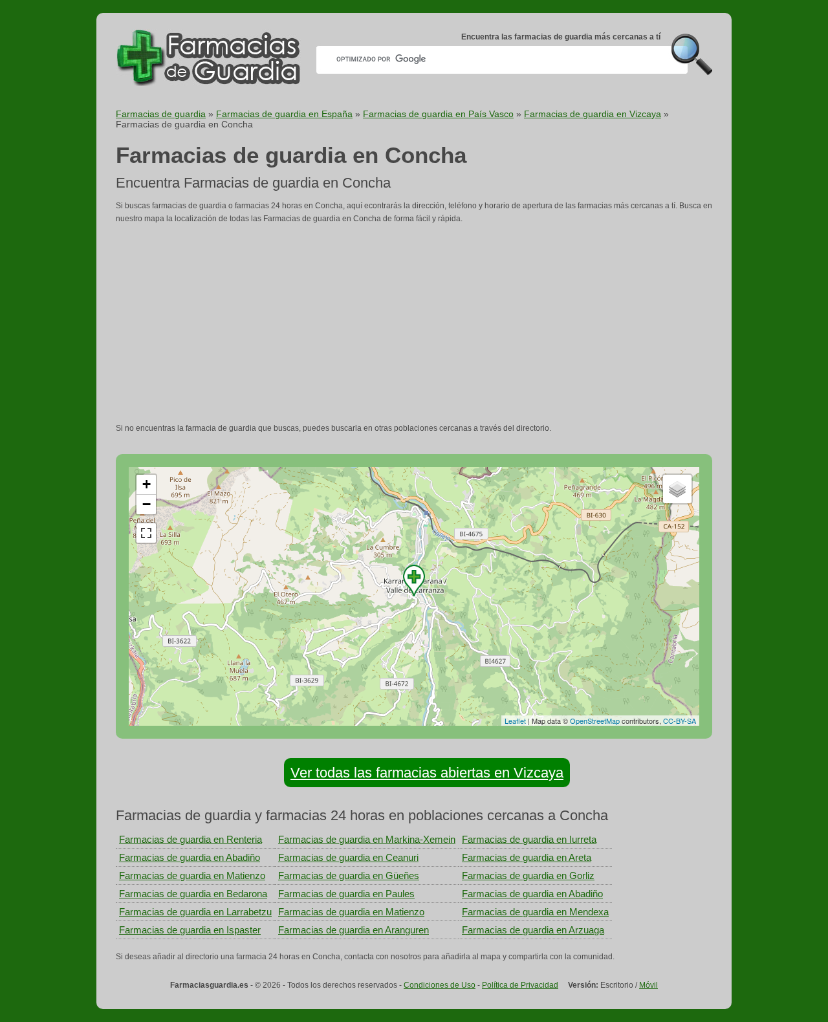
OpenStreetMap (595, 720)
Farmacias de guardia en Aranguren (353, 929)
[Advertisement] (414, 323)
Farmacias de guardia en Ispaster (190, 929)
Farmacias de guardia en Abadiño (189, 857)
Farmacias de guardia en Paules (346, 893)
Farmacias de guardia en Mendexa (535, 911)
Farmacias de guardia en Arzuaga (533, 929)
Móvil (648, 985)
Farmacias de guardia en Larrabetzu (195, 911)
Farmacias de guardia (161, 114)
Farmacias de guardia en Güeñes (348, 875)
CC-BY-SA (679, 720)
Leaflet (515, 720)
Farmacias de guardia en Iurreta (529, 839)
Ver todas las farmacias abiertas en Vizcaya (426, 773)
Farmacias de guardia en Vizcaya (592, 114)
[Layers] (677, 489)
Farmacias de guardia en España (284, 114)
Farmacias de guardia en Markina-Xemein (366, 839)
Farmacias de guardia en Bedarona (193, 893)
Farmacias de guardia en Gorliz (528, 875)
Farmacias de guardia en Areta (526, 857)
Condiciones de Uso (439, 985)
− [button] (146, 504)
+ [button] (146, 484)
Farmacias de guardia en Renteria (190, 839)
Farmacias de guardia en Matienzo (192, 875)
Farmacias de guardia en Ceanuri (348, 857)
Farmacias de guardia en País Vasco (438, 114)
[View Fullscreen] (146, 533)
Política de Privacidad (520, 985)
